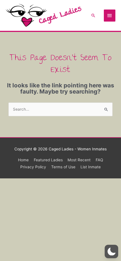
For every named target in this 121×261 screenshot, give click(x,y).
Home (23, 160)
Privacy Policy (33, 167)
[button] (93, 15)
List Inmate (90, 167)
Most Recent (79, 160)
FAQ (99, 160)
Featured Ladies (48, 160)
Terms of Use (63, 167)
